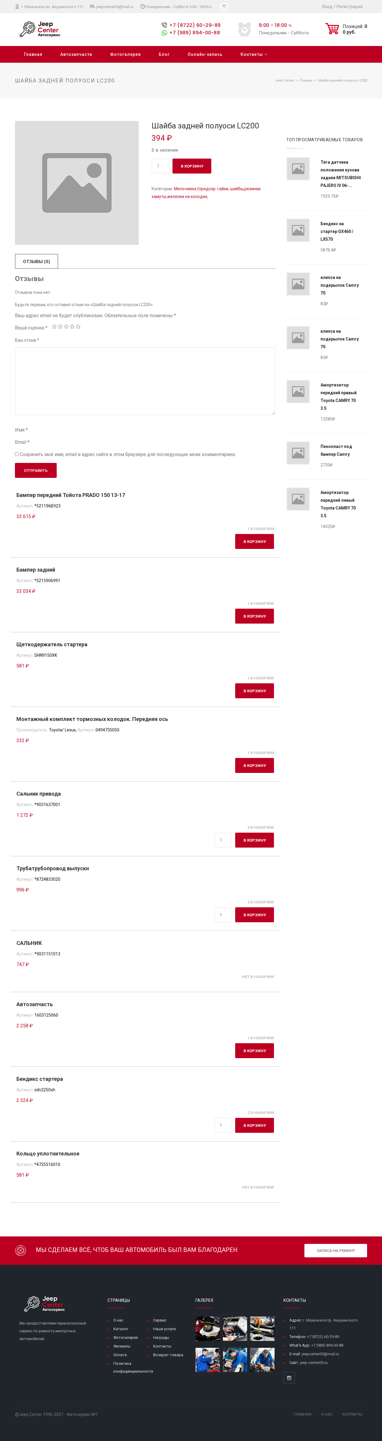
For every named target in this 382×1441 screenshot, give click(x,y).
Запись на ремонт (336, 1250)
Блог (164, 54)
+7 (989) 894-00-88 (194, 32)
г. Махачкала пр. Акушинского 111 (51, 6)
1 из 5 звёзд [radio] (54, 326)
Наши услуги (164, 1329)
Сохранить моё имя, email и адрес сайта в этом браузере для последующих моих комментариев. (128, 454)
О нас (118, 1320)
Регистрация (350, 6)
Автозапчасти (76, 54)
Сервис (160, 1320)
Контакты (252, 54)
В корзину (192, 166)
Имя (21, 430)
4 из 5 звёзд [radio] (72, 326)
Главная (33, 54)
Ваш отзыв (27, 340)
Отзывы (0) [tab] (36, 261)
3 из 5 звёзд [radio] (66, 326)
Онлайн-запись (205, 54)
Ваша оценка (31, 328)
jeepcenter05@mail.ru (115, 6)
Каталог (120, 1329)
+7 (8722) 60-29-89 (195, 25)
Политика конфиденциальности (133, 1367)
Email (22, 442)
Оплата (120, 1355)
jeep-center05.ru (314, 1362)
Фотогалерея (125, 54)
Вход (327, 6)
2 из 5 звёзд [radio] (60, 326)
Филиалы (121, 1346)
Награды (161, 1337)
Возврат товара (168, 1355)
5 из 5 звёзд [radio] (78, 326)
